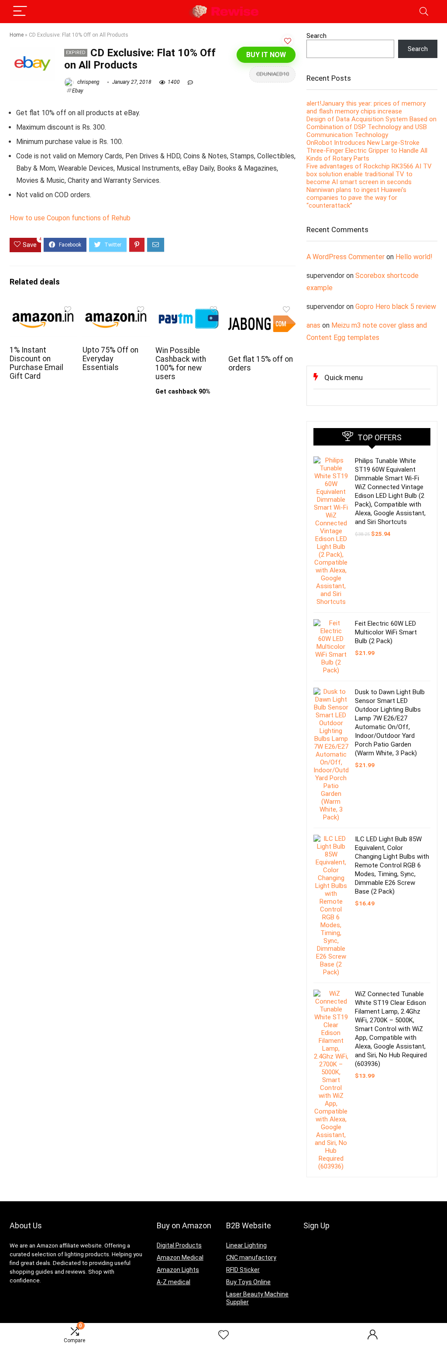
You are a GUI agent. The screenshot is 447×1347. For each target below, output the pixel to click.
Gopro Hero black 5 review (395, 306)
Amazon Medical (180, 1257)
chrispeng (88, 82)
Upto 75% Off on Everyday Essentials (110, 359)
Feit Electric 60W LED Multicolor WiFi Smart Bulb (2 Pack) (386, 632)
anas (313, 325)
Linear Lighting (246, 1245)
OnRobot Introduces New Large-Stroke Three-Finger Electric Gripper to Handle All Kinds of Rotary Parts (366, 150)
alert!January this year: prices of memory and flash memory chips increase (366, 107)
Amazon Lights (178, 1269)
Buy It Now (266, 55)
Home (17, 35)
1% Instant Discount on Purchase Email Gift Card (36, 363)
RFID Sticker (243, 1269)
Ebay (77, 91)
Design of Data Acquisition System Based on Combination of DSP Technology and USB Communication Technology (371, 127)
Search (316, 36)
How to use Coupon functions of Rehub (70, 218)
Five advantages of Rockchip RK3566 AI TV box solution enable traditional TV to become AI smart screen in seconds (369, 174)
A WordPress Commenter (345, 257)
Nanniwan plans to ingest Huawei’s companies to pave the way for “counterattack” (356, 197)
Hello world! (414, 257)
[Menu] (20, 11)
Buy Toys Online (248, 1281)
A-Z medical (173, 1281)
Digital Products (179, 1245)
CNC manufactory (251, 1257)
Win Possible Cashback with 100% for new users (180, 363)
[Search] (423, 11)
